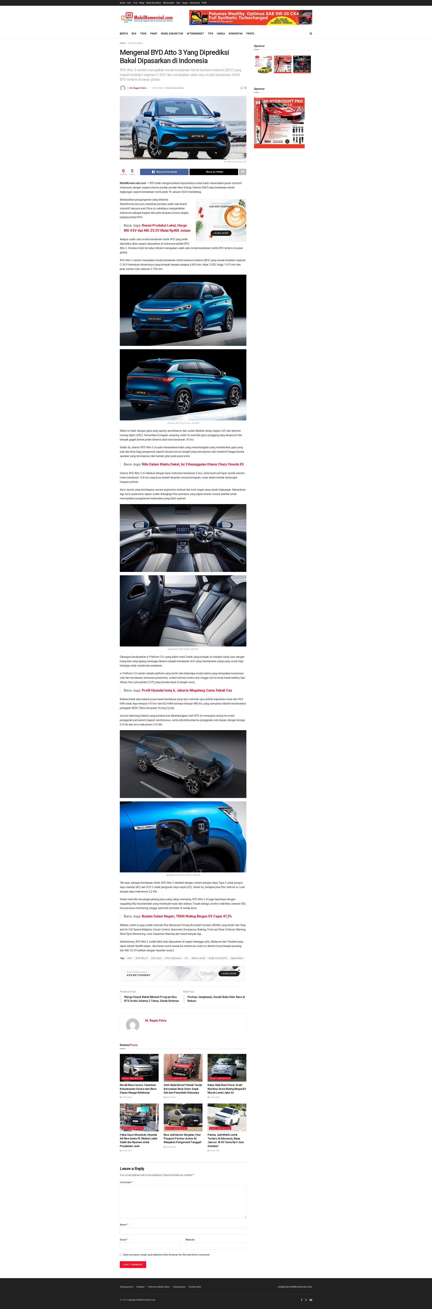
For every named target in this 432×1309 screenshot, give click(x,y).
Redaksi (140, 1287)
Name (124, 1224)
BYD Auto (156, 958)
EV (186, 958)
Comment (126, 1182)
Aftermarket (168, 3)
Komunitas (195, 3)
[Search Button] (311, 33)
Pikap (141, 3)
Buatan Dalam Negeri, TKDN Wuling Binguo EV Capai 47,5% (187, 916)
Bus (129, 3)
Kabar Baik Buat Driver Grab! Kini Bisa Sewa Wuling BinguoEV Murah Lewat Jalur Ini (227, 1088)
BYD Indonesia (173, 958)
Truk (135, 3)
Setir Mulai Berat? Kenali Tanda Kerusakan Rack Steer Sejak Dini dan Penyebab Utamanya (183, 1088)
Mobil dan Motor (153, 3)
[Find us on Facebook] (301, 1300)
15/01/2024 (157, 88)
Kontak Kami (195, 1287)
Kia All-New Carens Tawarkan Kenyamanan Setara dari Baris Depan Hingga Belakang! (138, 1088)
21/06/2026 (126, 1097)
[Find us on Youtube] (310, 1300)
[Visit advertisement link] (250, 17)
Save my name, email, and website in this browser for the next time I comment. (166, 1254)
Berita (122, 3)
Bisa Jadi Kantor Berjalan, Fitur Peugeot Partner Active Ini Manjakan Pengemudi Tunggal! (182, 1138)
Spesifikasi (237, 958)
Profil (204, 3)
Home (122, 43)
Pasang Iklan (179, 1287)
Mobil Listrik (198, 958)
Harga (185, 3)
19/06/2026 (214, 1097)
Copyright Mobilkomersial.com (141, 1300)
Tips (178, 3)
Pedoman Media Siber (158, 1287)
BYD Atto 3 (141, 958)
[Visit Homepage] (147, 17)
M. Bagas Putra (138, 88)
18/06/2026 (214, 1151)
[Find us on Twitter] (306, 1300)
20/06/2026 (170, 1097)
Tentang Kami (126, 1287)
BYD (130, 958)
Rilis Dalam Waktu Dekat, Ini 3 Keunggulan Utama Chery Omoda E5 (193, 464)
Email (124, 1239)
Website (190, 1239)
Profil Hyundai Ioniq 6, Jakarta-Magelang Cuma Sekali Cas (187, 690)
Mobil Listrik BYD (218, 958)
